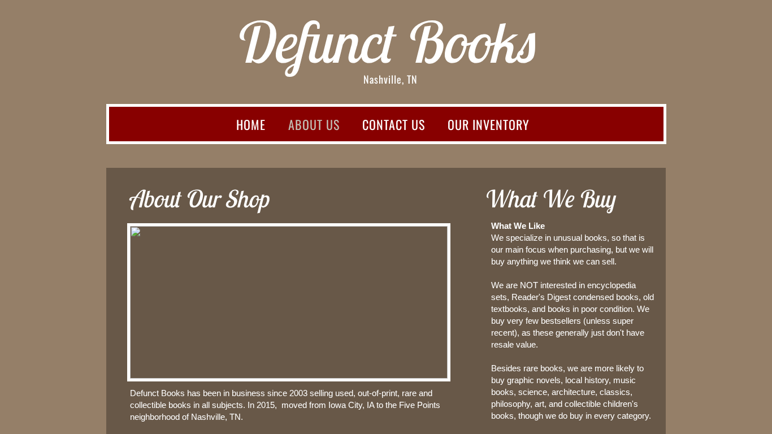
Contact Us (393, 124)
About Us (314, 124)
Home (251, 124)
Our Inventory (489, 124)
